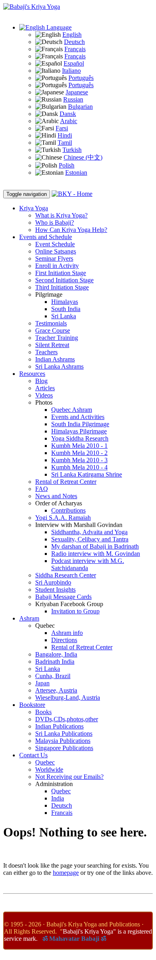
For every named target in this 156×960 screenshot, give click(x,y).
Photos (43, 402)
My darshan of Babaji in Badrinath (95, 546)
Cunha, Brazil (52, 676)
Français (75, 49)
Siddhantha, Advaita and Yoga (89, 532)
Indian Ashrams (55, 359)
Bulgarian (80, 106)
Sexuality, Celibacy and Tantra (89, 539)
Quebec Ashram (71, 409)
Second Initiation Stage (64, 280)
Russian (73, 99)
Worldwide (49, 769)
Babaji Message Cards (63, 596)
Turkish (72, 149)
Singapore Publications (64, 747)
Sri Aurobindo (53, 582)
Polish (66, 165)
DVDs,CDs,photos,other (66, 719)
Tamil (65, 142)
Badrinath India (54, 661)
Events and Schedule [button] (45, 237)
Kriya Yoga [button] (33, 208)
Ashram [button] (29, 618)
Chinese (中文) (83, 157)
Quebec (45, 625)
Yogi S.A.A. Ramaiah (63, 517)
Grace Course (52, 330)
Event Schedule (55, 244)
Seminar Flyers (54, 258)
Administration (54, 783)
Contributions (68, 510)
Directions (64, 640)
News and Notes (56, 496)
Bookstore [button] (32, 704)
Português (81, 77)
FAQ (41, 488)
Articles (45, 388)
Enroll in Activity (57, 265)
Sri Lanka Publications (63, 733)
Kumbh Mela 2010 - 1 (79, 445)
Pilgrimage (48, 294)
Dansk (68, 113)
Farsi (62, 128)
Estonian (76, 172)
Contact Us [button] (33, 755)
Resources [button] (32, 373)
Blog (41, 380)
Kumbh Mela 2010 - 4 (79, 467)
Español (74, 63)
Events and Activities (77, 416)
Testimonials (51, 323)
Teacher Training (56, 337)
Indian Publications (59, 726)
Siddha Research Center (65, 575)
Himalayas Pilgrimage (79, 431)
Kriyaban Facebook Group (69, 604)
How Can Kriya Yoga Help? (71, 229)
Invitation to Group (75, 611)
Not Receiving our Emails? (69, 776)
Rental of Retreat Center (65, 481)
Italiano (71, 70)
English (72, 34)
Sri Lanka (63, 316)
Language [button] (58, 27)
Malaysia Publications (62, 740)
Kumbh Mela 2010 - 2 (79, 452)
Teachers (46, 352)
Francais (61, 812)
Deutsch (74, 41)
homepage (66, 872)
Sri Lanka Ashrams (59, 366)
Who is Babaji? (54, 222)
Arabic (68, 121)
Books (43, 712)
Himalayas (64, 301)
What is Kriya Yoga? (61, 215)
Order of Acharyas (58, 503)
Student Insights (55, 589)
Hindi (65, 135)
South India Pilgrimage (80, 424)
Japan (42, 683)
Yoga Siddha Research (79, 438)
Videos (44, 395)
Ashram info (67, 632)
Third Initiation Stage (62, 287)
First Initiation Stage (60, 272)
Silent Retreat (52, 344)
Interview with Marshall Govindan (78, 524)
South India (65, 308)
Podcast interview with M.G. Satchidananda (87, 564)
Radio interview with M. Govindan (95, 553)
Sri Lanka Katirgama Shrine (86, 474)
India (57, 798)
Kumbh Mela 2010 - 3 (79, 460)
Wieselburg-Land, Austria (67, 697)
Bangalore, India (56, 654)
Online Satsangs (55, 251)
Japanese (77, 92)
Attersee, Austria (56, 690)
